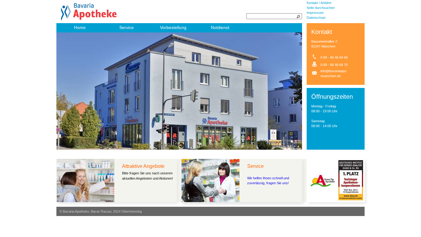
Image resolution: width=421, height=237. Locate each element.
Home (80, 27)
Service (126, 27)
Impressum (315, 13)
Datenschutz (316, 17)
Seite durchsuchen (321, 8)
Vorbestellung (173, 27)
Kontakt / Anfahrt (319, 3)
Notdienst (220, 27)
